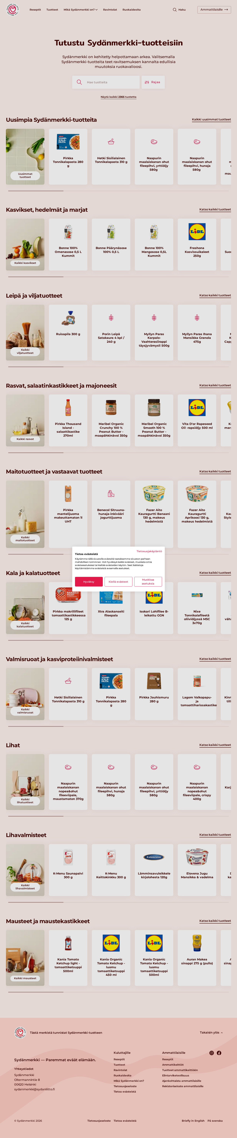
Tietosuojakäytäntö (149, 551)
